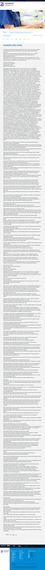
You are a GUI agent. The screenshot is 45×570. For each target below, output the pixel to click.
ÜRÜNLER (5, 32)
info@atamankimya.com (11, 0)
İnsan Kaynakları (40, 0)
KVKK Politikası (28, 0)
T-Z (28, 39)
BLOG (13, 558)
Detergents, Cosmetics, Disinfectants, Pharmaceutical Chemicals (21, 32)
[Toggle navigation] (43, 4)
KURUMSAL (14, 555)
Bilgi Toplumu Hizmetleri (34, 0)
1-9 (3, 39)
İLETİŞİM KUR (21, 552)
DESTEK (20, 556)
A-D (8, 39)
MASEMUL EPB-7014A (7, 35)
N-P (20, 39)
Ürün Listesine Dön (38, 35)
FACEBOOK (31, 552)
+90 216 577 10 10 (4, 0)
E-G (12, 39)
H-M (16, 39)
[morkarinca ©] (43, 563)
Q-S (24, 39)
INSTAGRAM (32, 555)
